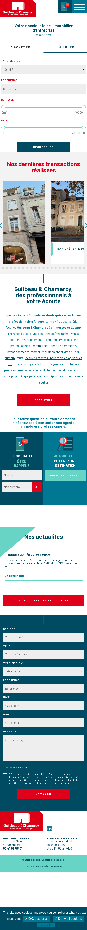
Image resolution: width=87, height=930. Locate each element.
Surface (7, 99)
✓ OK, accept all (36, 918)
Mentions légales (31, 859)
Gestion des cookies (53, 859)
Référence (9, 80)
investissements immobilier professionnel (35, 352)
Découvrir (43, 400)
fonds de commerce (63, 346)
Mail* (7, 714)
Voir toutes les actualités (43, 600)
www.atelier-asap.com (49, 866)
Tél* (6, 646)
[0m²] (3, 107)
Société (9, 629)
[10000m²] (84, 107)
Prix (4, 120)
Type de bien (10, 60)
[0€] (3, 127)
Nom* (6, 697)
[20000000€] (84, 127)
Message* (10, 731)
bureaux (10, 358)
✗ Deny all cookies (68, 918)
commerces (40, 346)
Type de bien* (13, 663)
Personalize (46, 925)
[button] (79, 6)
